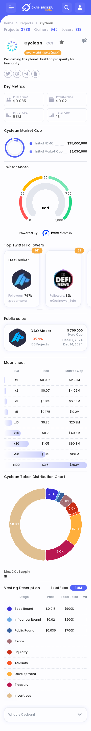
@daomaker (17, 300)
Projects (26, 23)
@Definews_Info (63, 300)
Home (8, 23)
